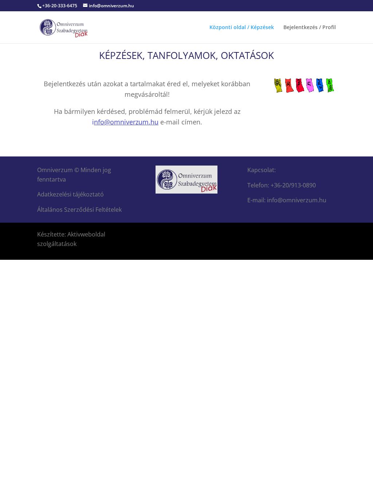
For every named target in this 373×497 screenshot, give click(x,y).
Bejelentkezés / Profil (309, 28)
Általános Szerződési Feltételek (79, 210)
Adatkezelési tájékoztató (70, 194)
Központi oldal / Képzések (241, 28)
